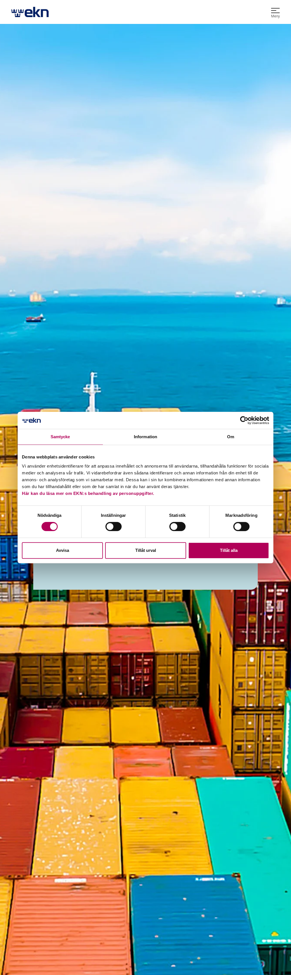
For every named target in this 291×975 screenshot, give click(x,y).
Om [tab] (230, 436)
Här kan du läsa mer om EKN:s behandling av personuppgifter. (88, 493)
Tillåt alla (229, 550)
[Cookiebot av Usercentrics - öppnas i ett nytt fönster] (244, 420)
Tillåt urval (145, 550)
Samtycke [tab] (60, 436)
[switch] (113, 526)
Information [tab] (145, 436)
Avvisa (62, 550)
